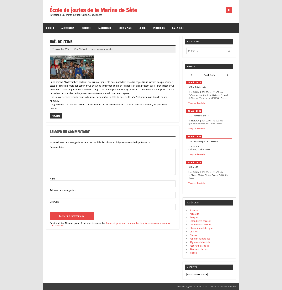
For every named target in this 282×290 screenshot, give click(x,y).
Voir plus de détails (196, 103)
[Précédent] (190, 75)
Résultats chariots (199, 249)
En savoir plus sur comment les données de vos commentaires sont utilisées (110, 224)
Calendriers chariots (200, 224)
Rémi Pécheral (80, 49)
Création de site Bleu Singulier (222, 286)
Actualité (56, 116)
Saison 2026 (125, 28)
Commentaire (57, 147)
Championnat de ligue (201, 228)
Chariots (194, 231)
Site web (54, 202)
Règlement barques (200, 238)
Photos (193, 235)
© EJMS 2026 (200, 286)
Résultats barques (199, 245)
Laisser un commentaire (101, 49)
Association (67, 28)
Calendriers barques (200, 221)
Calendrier (178, 28)
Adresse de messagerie (63, 190)
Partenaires (104, 28)
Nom (53, 179)
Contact (86, 28)
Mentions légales (184, 286)
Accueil (50, 28)
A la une (194, 210)
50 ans (142, 28)
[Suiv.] (227, 75)
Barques (194, 217)
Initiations (159, 28)
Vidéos (193, 252)
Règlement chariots (200, 242)
